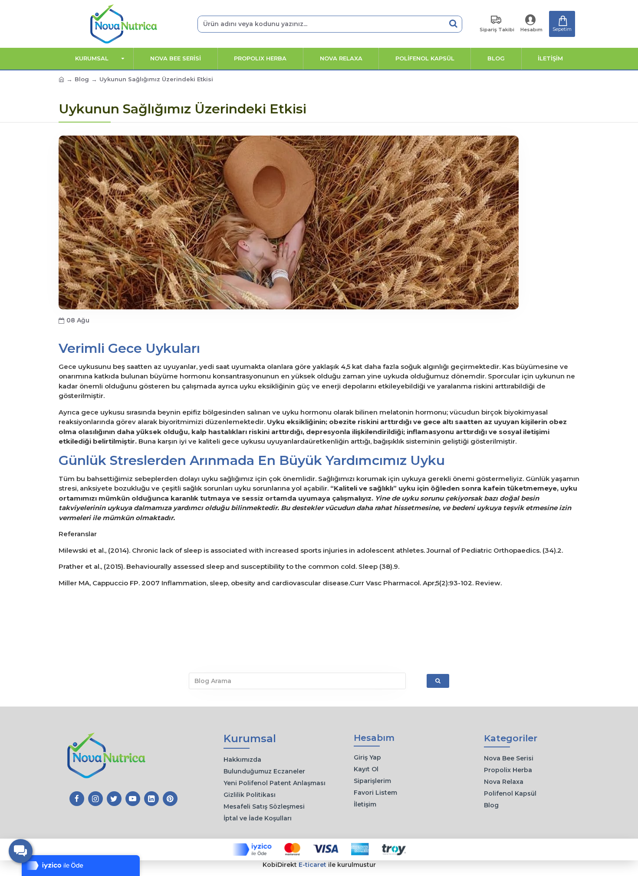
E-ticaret (312, 865)
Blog (82, 79)
